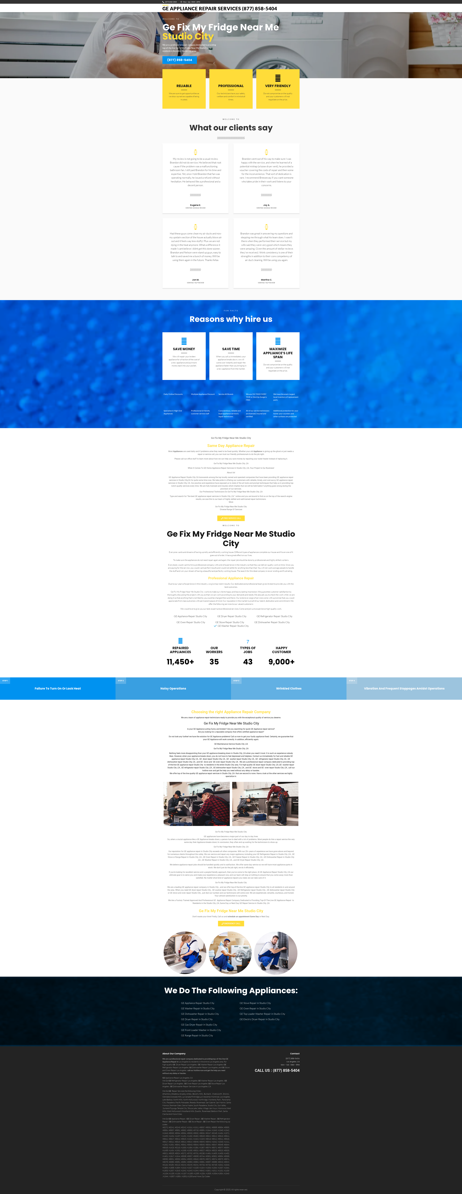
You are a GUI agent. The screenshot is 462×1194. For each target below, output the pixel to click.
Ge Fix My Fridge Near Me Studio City (231, 538)
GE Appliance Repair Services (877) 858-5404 (219, 8)
